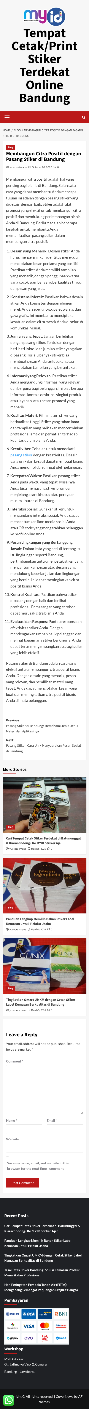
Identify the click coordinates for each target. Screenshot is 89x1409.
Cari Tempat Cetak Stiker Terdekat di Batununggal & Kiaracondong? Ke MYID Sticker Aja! (43, 841)
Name (11, 1120)
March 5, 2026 (38, 849)
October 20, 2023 (42, 167)
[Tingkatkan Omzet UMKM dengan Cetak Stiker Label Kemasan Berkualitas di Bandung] (44, 966)
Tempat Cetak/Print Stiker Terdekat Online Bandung (44, 65)
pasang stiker (21, 455)
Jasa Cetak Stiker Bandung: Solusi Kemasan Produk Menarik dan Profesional (41, 1272)
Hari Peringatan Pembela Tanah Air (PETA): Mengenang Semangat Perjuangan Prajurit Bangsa (41, 1287)
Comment (14, 1061)
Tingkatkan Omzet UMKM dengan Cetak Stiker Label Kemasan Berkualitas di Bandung (40, 1002)
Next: (43, 746)
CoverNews (64, 1396)
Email (52, 1120)
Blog (10, 147)
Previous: (42, 726)
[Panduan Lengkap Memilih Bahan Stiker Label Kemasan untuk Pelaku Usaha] (44, 885)
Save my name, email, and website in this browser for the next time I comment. (38, 1166)
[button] (7, 116)
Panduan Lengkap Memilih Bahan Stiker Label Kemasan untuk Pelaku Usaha (40, 921)
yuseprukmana (18, 167)
